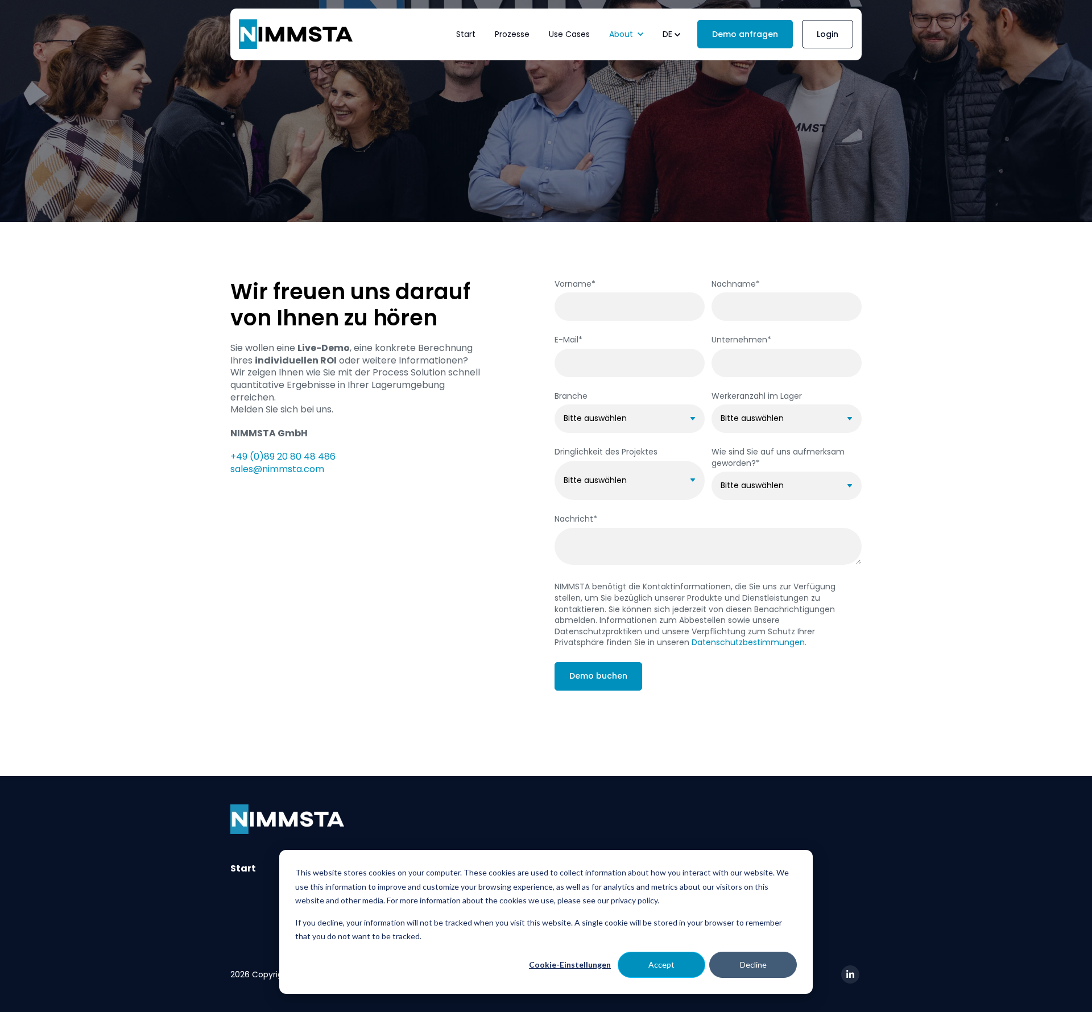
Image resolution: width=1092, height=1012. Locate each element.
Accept (661, 964)
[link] (296, 33)
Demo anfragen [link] (745, 34)
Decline (753, 964)
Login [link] (827, 34)
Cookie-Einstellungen (570, 964)
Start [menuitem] (243, 868)
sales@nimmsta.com (277, 469)
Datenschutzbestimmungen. (749, 642)
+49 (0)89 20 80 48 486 (283, 456)
